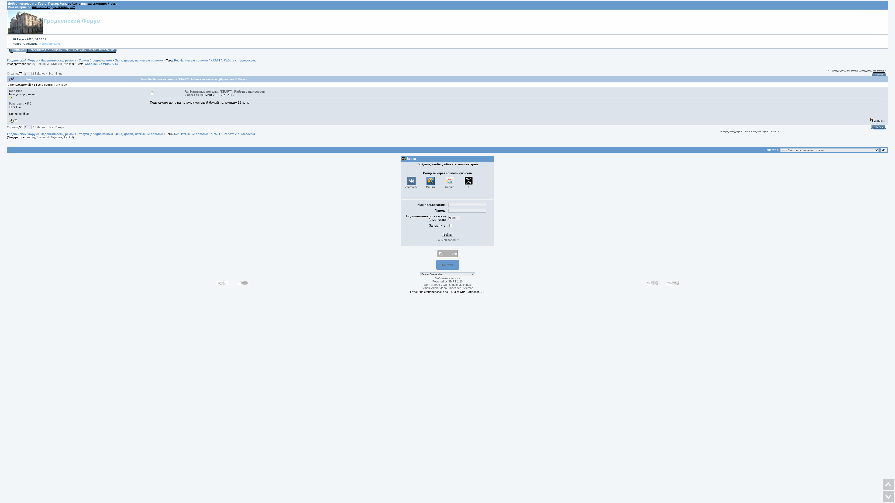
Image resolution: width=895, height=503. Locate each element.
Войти (92, 50)
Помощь (57, 50)
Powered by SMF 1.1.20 (447, 281)
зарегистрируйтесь (102, 3)
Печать (879, 75)
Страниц (13, 73)
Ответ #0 (193, 95)
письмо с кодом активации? (53, 7)
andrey (31, 64)
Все (50, 73)
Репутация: (16, 103)
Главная (19, 50)
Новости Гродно (39, 50)
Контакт (447, 265)
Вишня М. (43, 64)
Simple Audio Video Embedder (441, 288)
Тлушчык (56, 64)
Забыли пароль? (448, 240)
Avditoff (68, 64)
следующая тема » (872, 70)
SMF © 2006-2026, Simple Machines (447, 284)
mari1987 (15, 91)
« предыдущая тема (843, 70)
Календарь (79, 50)
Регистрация (106, 50)
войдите (74, 3)
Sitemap (468, 288)
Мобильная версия (447, 278)
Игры (67, 50)
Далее (42, 73)
